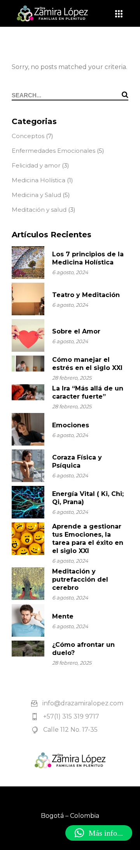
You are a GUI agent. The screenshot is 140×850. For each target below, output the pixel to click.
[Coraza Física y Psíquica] (28, 465)
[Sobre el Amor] (28, 335)
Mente (63, 616)
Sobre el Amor (76, 331)
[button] (98, 833)
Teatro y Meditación (86, 295)
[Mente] (28, 620)
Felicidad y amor (36, 165)
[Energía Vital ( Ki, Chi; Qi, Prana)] (28, 502)
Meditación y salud (39, 209)
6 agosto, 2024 (70, 272)
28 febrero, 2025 (71, 378)
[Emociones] (28, 429)
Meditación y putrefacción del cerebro (80, 579)
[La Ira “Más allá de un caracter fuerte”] (28, 392)
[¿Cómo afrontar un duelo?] (28, 649)
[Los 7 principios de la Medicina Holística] (28, 262)
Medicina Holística (38, 180)
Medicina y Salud (36, 195)
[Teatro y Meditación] (28, 299)
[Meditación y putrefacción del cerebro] (28, 583)
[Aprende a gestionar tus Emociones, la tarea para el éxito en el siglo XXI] (28, 538)
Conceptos (28, 136)
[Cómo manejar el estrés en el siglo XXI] (28, 363)
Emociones (70, 425)
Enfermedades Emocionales (53, 150)
